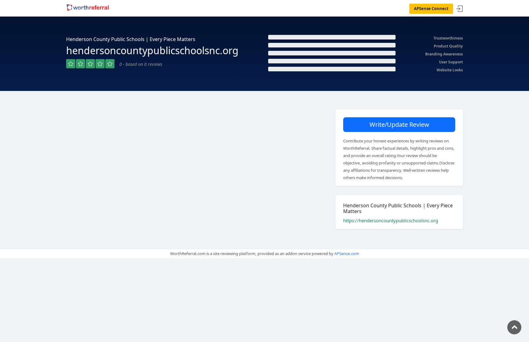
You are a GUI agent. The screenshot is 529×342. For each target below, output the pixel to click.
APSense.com (346, 253)
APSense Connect (431, 8)
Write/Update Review (399, 124)
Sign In (459, 9)
